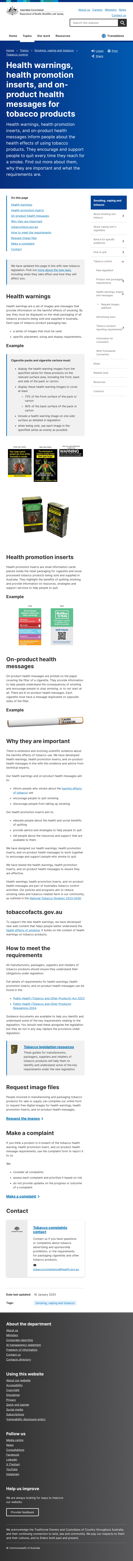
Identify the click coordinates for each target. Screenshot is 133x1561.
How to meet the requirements (31, 232)
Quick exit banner (17, 1404)
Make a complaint (22, 243)
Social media (14, 1409)
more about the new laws (54, 270)
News (122, 9)
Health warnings (21, 204)
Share (99, 56)
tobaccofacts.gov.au (24, 227)
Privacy (11, 1400)
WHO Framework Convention (106, 352)
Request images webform (110, 306)
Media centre (14, 1440)
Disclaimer (13, 1395)
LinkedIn (11, 1459)
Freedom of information (21, 1349)
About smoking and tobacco (105, 215)
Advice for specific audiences (104, 241)
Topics (27, 36)
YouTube (11, 1469)
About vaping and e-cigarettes (105, 228)
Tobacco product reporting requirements (109, 327)
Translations (115, 36)
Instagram (12, 1474)
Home (13, 36)
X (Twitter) (13, 1464)
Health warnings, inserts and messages (109, 293)
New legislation (104, 270)
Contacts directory (18, 1359)
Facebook (12, 1454)
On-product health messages (30, 216)
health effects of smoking (23, 930)
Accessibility (14, 1385)
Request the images (23, 1118)
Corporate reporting (19, 1340)
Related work (101, 372)
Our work (43, 36)
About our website (18, 1380)
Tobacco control (17, 54)
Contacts (99, 391)
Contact (16, 249)
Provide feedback (22, 1512)
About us (84, 9)
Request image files (24, 238)
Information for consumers (104, 340)
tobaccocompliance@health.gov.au (56, 1269)
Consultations (15, 1450)
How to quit (100, 252)
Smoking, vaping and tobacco (54, 50)
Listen (100, 51)
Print (115, 51)
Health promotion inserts (27, 210)
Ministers (111, 9)
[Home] (34, 10)
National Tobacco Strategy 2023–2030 (55, 898)
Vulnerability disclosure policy (26, 1419)
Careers (97, 9)
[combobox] (94, 23)
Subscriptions (15, 1414)
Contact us (119, 15)
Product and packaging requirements (109, 281)
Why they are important (26, 221)
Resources (63, 36)
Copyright (12, 1390)
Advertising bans (105, 316)
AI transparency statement (23, 1345)
